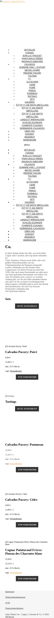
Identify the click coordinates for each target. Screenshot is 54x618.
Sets (32, 99)
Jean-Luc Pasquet (32, 55)
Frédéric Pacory (32, 73)
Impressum (9, 592)
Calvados (29, 64)
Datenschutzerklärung (14, 608)
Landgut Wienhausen (32, 119)
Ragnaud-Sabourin (32, 61)
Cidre (32, 84)
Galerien (29, 102)
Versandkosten (16, 371)
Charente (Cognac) (32, 125)
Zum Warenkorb (27, 377)
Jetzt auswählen (27, 306)
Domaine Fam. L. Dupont (32, 67)
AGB (7, 603)
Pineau (32, 90)
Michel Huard (32, 70)
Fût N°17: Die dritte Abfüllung (32, 115)
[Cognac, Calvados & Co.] (12, 1)
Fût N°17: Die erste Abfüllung (32, 105)
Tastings (32, 96)
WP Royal (9, 617)
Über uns (30, 131)
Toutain (32, 76)
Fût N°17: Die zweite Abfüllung (32, 109)
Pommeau (32, 93)
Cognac (29, 52)
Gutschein (32, 81)
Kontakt (29, 134)
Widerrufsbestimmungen (15, 597)
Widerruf (29, 137)
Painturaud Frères (32, 58)
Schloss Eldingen (32, 122)
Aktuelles (29, 49)
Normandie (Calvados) (32, 128)
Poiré (32, 87)
